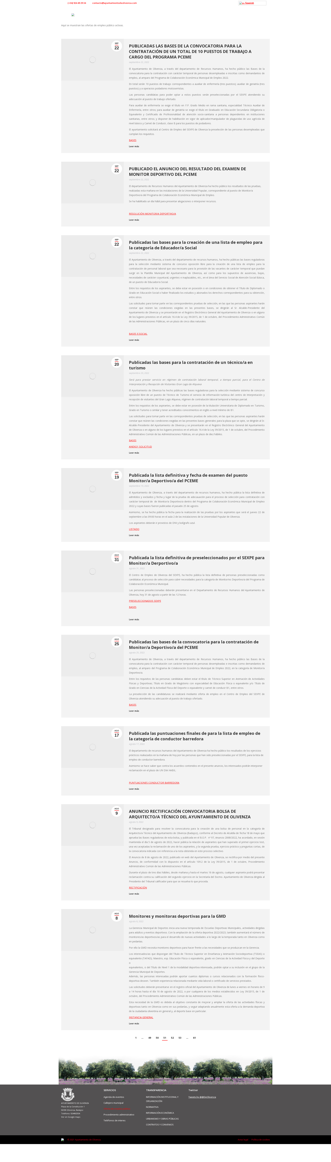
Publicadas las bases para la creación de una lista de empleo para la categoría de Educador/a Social (195, 245)
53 (180, 1037)
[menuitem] (120, 15)
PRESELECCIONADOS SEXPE (145, 600)
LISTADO (134, 529)
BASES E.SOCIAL (138, 333)
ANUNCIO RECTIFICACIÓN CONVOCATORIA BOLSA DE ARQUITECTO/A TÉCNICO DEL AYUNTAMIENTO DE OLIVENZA (190, 814)
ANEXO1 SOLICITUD (140, 446)
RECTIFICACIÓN (138, 887)
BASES (132, 140)
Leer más (134, 146)
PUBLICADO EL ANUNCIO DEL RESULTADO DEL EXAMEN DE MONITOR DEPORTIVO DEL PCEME (187, 171)
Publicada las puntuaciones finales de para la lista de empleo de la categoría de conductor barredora (194, 736)
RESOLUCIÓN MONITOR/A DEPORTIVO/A (152, 213)
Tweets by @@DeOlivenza (202, 1097)
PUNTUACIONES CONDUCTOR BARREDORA (154, 782)
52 (172, 1037)
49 (149, 1037)
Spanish (249, 3)
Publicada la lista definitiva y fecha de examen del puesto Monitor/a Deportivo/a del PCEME (188, 477)
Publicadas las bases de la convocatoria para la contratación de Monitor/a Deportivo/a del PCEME (194, 644)
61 (194, 1037)
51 (164, 1037)
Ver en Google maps (70, 1117)
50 (157, 1037)
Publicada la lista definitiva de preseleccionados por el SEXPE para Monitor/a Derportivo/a (196, 560)
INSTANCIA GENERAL (141, 1017)
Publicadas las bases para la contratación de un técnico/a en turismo (191, 365)
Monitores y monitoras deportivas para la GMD (177, 916)
